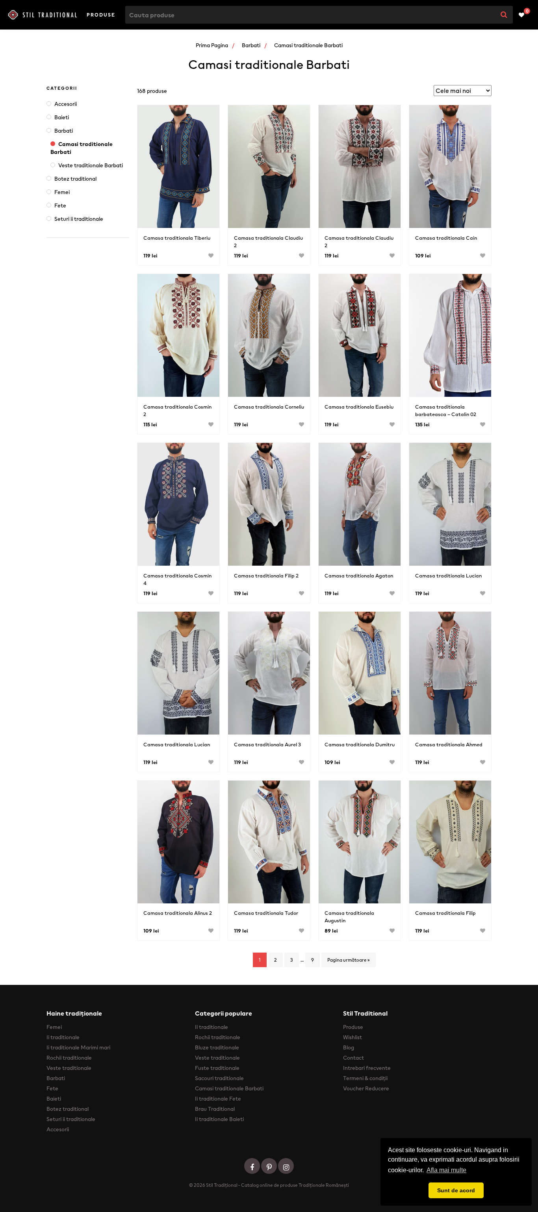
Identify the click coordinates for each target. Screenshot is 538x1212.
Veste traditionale (68, 1068)
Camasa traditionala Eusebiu (359, 407)
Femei (62, 192)
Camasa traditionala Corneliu (269, 407)
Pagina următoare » (348, 960)
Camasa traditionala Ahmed (448, 744)
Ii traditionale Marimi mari (78, 1047)
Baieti (61, 117)
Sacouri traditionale (219, 1078)
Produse (101, 14)
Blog (348, 1047)
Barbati (251, 45)
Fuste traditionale (217, 1068)
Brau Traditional (215, 1109)
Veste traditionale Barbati (90, 165)
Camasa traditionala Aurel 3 (267, 744)
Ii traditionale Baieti (219, 1119)
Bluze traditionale (217, 1047)
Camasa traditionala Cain (446, 238)
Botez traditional (75, 179)
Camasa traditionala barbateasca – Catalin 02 (445, 410)
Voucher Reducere (366, 1088)
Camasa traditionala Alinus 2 (177, 913)
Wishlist (352, 1037)
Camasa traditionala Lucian (448, 575)
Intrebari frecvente (367, 1068)
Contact (353, 1058)
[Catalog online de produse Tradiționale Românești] (42, 15)
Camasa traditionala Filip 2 (266, 575)
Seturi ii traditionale (78, 219)
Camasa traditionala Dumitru (360, 744)
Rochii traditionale (69, 1058)
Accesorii (65, 104)
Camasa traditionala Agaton (359, 575)
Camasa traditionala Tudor (266, 913)
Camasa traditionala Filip (445, 913)
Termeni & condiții (365, 1078)
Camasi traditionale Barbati (81, 148)
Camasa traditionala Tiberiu (176, 238)
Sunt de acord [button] (456, 1190)
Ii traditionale (63, 1037)
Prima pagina (212, 45)
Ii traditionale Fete (218, 1099)
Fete (60, 205)
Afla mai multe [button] (446, 1170)
